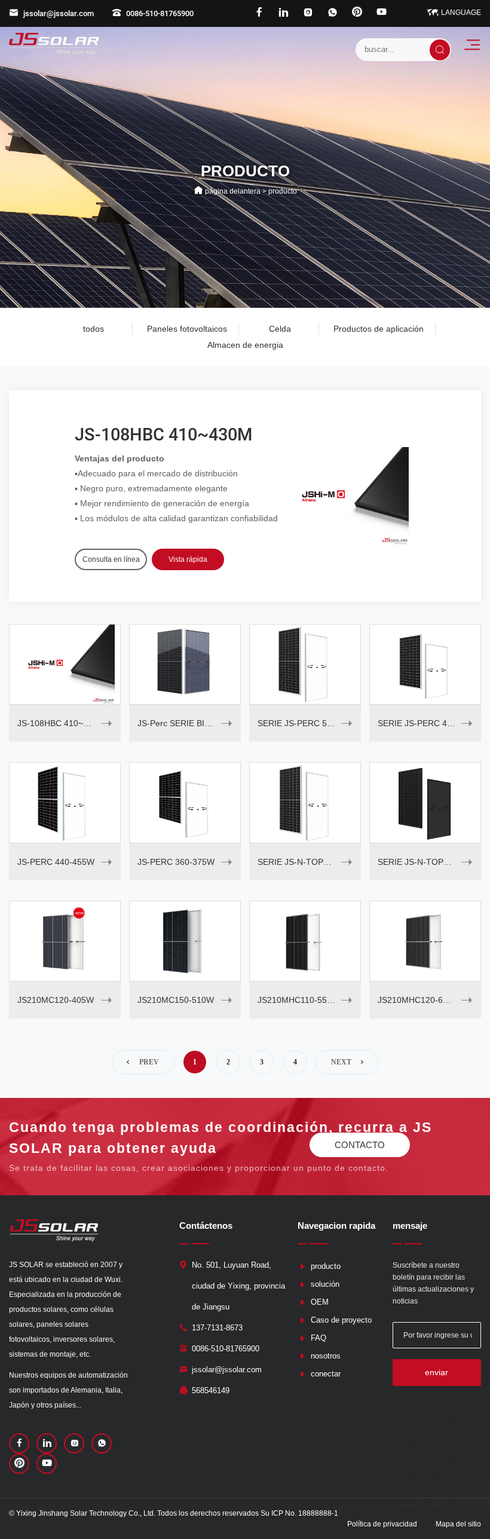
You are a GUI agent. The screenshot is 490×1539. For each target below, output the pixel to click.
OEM (320, 1302)
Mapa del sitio (458, 1524)
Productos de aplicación (378, 328)
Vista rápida (188, 559)
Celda (280, 328)
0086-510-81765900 (160, 13)
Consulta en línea (111, 559)
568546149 (210, 1390)
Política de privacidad (382, 1524)
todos (93, 328)
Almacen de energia (245, 345)
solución (325, 1284)
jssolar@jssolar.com (58, 13)
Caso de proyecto (341, 1319)
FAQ (318, 1337)
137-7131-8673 (217, 1327)
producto (326, 1266)
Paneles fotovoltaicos (187, 328)
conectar (326, 1373)
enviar (436, 1372)
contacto (360, 1145)
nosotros (326, 1355)
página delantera (233, 190)
